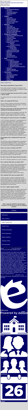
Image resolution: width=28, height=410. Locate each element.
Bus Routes (9, 54)
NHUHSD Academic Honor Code (15, 35)
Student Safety (13, 47)
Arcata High (9, 17)
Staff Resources (10, 59)
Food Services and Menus (13, 40)
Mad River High (10, 23)
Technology (9, 67)
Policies (8, 78)
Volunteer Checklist (11, 69)
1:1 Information (13, 49)
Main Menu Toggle (5, 5)
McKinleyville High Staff (13, 28)
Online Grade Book (14, 61)
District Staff (10, 26)
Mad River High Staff (12, 32)
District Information (11, 13)
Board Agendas (10, 77)
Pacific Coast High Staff (12, 30)
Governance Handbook (12, 74)
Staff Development (14, 62)
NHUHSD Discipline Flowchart (17, 66)
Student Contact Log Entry (16, 63)
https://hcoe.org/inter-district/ (10, 106)
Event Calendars (10, 36)
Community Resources (12, 12)
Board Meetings (10, 76)
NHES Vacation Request (12, 70)
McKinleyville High (11, 19)
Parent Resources (11, 42)
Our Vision (9, 10)
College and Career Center (13, 50)
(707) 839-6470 (8, 248)
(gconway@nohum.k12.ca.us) (8, 275)
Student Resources (11, 46)
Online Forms (10, 39)
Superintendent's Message (13, 9)
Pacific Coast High (11, 20)
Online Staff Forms (14, 65)
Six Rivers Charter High (12, 21)
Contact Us (9, 14)
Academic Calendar (11, 38)
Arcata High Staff (11, 27)
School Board (10, 80)
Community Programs (15, 44)
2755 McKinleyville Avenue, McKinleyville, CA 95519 (14, 247)
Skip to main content (5, 1)
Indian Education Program (13, 51)
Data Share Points (11, 55)
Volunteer (12, 43)
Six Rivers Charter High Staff (14, 31)
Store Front (9, 53)
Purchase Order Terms (12, 57)
